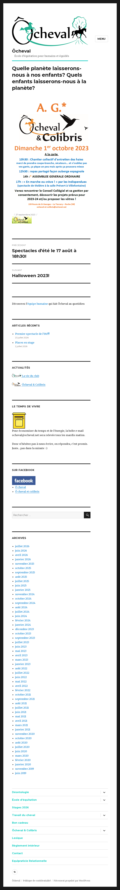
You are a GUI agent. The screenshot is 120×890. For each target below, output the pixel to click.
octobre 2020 (23, 738)
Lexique (17, 838)
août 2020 (21, 742)
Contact (17, 853)
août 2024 (21, 607)
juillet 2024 (22, 611)
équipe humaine (37, 303)
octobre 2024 (23, 598)
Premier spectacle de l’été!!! (32, 333)
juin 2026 (21, 550)
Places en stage (24, 342)
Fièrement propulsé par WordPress (72, 880)
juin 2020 (21, 751)
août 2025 (21, 576)
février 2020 (23, 760)
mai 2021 (20, 716)
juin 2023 (21, 646)
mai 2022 (21, 681)
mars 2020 (22, 755)
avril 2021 (21, 720)
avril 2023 (21, 655)
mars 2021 (21, 725)
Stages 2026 (20, 807)
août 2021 (21, 703)
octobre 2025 (23, 568)
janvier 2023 (22, 664)
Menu (102, 38)
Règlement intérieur (26, 845)
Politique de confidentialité (37, 880)
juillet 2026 (22, 546)
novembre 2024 (25, 594)
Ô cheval (20, 487)
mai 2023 (20, 651)
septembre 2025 (25, 572)
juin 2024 (21, 616)
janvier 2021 (22, 729)
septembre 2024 (25, 603)
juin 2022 (21, 677)
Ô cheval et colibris (27, 491)
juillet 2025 (22, 581)
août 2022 (21, 668)
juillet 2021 (22, 707)
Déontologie (20, 792)
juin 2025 (21, 585)
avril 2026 (21, 555)
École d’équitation (24, 799)
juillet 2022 (22, 672)
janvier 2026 (23, 559)
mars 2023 (21, 659)
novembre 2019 (24, 768)
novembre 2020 (25, 733)
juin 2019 (20, 773)
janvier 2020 (23, 764)
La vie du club (30, 375)
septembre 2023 (25, 637)
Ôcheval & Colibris (33, 384)
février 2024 (22, 620)
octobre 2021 (23, 694)
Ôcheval (21, 51)
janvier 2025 (22, 589)
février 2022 (22, 690)
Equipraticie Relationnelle (29, 860)
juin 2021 (20, 712)
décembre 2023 (24, 629)
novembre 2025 (24, 563)
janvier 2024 (23, 624)
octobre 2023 (23, 633)
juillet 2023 (22, 642)
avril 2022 (21, 685)
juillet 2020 (22, 746)
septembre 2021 (25, 698)
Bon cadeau (20, 822)
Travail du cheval (23, 815)
